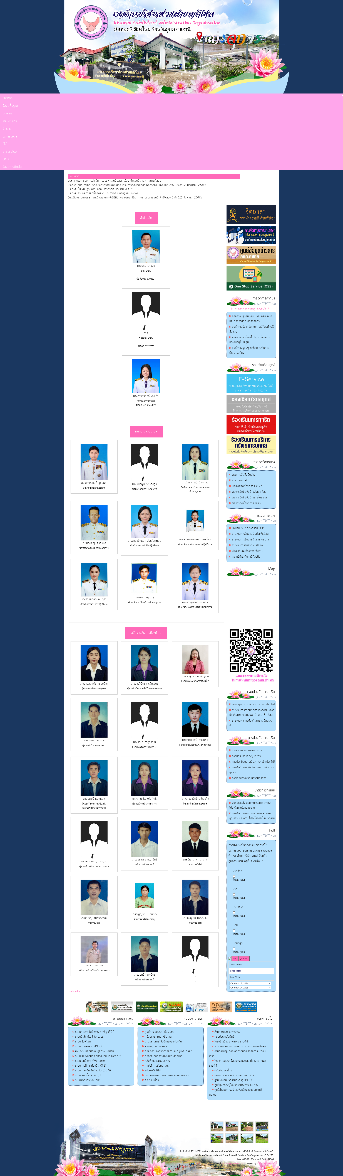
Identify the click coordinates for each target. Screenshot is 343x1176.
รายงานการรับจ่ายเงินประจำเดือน (250, 534)
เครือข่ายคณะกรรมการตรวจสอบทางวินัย (167, 1075)
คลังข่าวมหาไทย (223, 1070)
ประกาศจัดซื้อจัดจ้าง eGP (247, 486)
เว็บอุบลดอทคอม (265, 1163)
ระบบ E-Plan (83, 1041)
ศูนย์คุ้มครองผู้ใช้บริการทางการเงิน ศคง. (237, 1085)
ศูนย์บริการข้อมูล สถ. (157, 1066)
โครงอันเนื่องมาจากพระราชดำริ (232, 1041)
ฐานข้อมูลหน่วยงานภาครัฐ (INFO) (233, 1080)
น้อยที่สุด (238, 943)
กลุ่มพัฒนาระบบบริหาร (157, 1061)
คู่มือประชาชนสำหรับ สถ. (159, 1037)
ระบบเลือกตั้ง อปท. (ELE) (90, 1075)
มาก (235, 889)
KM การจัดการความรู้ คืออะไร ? (248, 309)
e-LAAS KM (153, 1070)
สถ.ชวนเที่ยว (152, 1080)
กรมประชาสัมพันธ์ (224, 1037)
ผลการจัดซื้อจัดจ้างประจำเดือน (249, 492)
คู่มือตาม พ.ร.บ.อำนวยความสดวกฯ (234, 1075)
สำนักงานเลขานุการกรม (227, 1032)
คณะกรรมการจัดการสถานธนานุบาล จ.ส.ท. (169, 1051)
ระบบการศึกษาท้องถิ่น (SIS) (90, 1066)
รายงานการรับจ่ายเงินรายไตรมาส (250, 539)
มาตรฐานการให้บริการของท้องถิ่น (163, 1041)
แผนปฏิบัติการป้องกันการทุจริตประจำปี (253, 704)
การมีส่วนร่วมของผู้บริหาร (246, 756)
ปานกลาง (238, 907)
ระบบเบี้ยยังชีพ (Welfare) (90, 1061)
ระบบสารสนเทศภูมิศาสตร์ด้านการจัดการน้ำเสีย (240, 1046)
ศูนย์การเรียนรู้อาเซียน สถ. (160, 1032)
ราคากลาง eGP (241, 480)
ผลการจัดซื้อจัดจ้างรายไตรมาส (249, 497)
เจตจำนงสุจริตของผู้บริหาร (247, 750)
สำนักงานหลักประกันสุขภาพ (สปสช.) (95, 1051)
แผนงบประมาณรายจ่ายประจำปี (249, 528)
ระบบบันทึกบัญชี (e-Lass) (89, 1037)
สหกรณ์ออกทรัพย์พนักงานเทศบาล (164, 1056)
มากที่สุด (237, 871)
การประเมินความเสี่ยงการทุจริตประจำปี (253, 762)
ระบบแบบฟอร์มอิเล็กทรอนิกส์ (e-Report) (98, 1056)
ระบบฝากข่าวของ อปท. (88, 1080)
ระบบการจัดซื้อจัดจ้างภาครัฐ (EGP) (95, 1032)
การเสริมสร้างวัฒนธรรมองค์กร (249, 778)
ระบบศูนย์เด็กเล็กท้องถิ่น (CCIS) (93, 1070)
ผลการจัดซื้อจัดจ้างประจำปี (247, 503)
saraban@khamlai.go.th (234, 1163)
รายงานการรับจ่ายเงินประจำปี (248, 545)
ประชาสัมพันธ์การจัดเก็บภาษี (247, 551)
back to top (74, 991)
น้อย (235, 925)
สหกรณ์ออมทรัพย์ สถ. (157, 1046)
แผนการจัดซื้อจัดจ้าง (243, 475)
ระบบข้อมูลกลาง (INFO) (88, 1046)
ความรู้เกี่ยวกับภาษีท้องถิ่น (246, 557)
